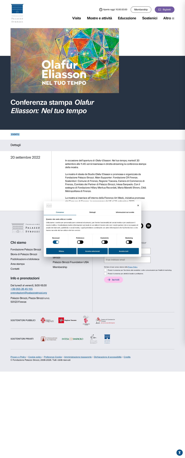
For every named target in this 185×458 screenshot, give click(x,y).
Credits (127, 357)
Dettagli (16, 145)
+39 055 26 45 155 (22, 289)
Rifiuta (61, 251)
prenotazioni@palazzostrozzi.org (29, 292)
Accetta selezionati (92, 251)
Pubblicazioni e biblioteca (25, 259)
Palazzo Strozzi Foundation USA (71, 262)
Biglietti (167, 9)
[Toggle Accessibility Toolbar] (179, 452)
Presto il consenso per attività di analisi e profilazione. (125, 274)
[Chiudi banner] (138, 205)
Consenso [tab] (60, 212)
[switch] (80, 242)
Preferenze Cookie (53, 357)
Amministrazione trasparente (78, 357)
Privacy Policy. (132, 267)
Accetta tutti (123, 251)
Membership (141, 9)
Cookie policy (35, 357)
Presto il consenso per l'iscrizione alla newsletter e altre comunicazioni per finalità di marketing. (140, 270)
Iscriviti (115, 279)
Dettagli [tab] (92, 212)
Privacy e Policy (18, 357)
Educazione (127, 18)
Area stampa (18, 264)
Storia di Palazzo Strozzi (24, 254)
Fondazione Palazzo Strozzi (26, 249)
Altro (167, 18)
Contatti (15, 268)
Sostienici (149, 18)
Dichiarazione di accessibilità (107, 357)
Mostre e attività (99, 18)
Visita (76, 18)
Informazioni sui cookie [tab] (125, 212)
